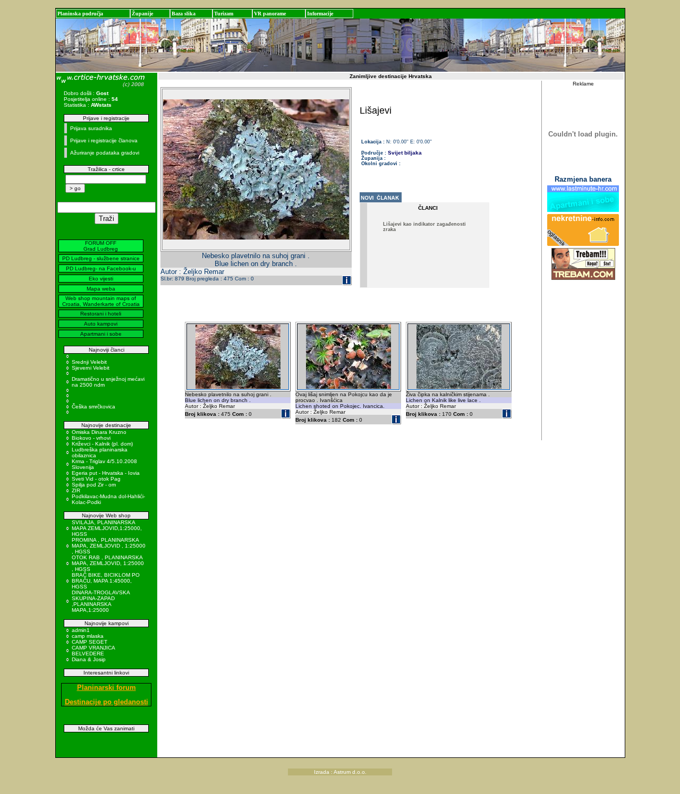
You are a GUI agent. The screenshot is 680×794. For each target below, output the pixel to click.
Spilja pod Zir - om (94, 485)
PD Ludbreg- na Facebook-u (101, 268)
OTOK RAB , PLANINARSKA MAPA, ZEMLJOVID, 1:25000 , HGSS (108, 563)
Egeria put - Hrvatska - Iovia (106, 473)
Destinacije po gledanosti (106, 702)
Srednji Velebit (89, 362)
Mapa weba (101, 289)
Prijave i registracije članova (104, 140)
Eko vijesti (101, 278)
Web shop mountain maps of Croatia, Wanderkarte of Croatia (101, 301)
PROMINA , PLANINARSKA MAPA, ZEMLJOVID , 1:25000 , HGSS (109, 545)
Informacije (320, 13)
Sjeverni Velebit (90, 368)
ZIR (76, 490)
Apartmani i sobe (101, 334)
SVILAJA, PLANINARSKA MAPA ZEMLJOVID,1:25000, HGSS (107, 528)
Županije (142, 13)
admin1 (81, 630)
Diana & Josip (89, 659)
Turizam (223, 13)
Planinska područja (80, 13)
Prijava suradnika (91, 128)
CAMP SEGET (89, 642)
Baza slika (184, 13)
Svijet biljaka (405, 153)
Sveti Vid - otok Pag (96, 479)
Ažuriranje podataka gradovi (104, 153)
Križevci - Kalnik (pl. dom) (102, 444)
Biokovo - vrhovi (91, 438)
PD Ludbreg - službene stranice (101, 258)
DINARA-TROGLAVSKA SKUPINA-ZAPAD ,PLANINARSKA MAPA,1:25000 (101, 601)
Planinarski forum (106, 687)
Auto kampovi (100, 324)
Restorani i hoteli (100, 314)
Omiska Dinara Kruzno (99, 432)
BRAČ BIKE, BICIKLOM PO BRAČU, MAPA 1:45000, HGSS (106, 581)
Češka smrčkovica (93, 406)
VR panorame (270, 13)
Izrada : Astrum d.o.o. (340, 772)
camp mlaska (88, 636)
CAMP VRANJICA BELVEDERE (93, 650)
